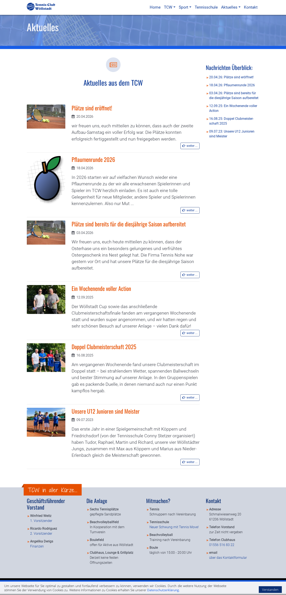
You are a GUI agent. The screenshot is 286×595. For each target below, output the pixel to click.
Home (155, 7)
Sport (184, 7)
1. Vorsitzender (41, 521)
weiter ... (191, 145)
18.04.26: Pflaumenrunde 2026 (232, 85)
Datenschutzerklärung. (163, 590)
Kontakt (251, 7)
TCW (168, 7)
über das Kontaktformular (228, 558)
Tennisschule (206, 7)
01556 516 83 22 (221, 545)
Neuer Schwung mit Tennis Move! (174, 527)
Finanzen (37, 546)
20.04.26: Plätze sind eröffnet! (231, 77)
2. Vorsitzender (41, 534)
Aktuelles (229, 7)
